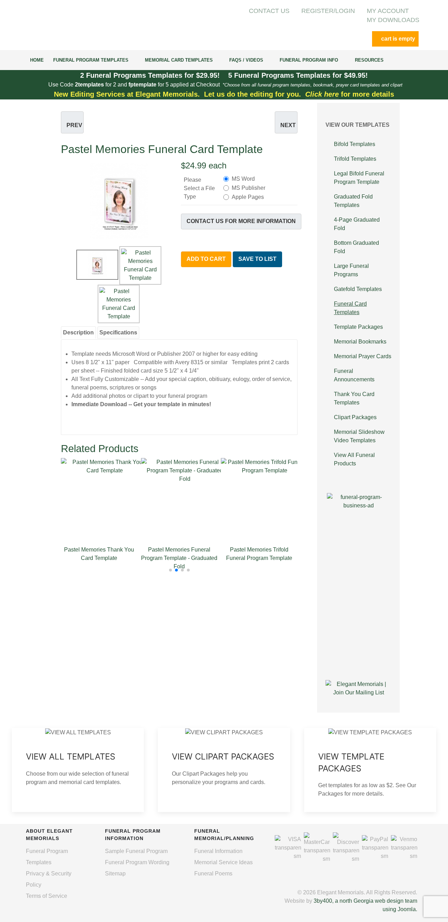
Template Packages (358, 327)
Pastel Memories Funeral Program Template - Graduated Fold (179, 558)
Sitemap (115, 873)
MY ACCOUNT (388, 10)
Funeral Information (218, 851)
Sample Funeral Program (136, 851)
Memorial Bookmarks (360, 342)
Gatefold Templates (358, 289)
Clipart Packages (355, 417)
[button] (170, 570)
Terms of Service (46, 896)
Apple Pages (248, 197)
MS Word (243, 179)
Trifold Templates (355, 159)
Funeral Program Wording (137, 862)
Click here (322, 94)
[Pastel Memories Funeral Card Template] (119, 200)
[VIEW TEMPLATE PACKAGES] (370, 770)
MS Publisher (248, 188)
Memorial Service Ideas (223, 862)
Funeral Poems (213, 873)
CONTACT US (269, 10)
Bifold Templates (354, 144)
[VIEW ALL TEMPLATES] (78, 770)
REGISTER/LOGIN (328, 10)
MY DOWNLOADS (393, 19)
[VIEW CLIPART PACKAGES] (224, 770)
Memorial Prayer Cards (362, 356)
